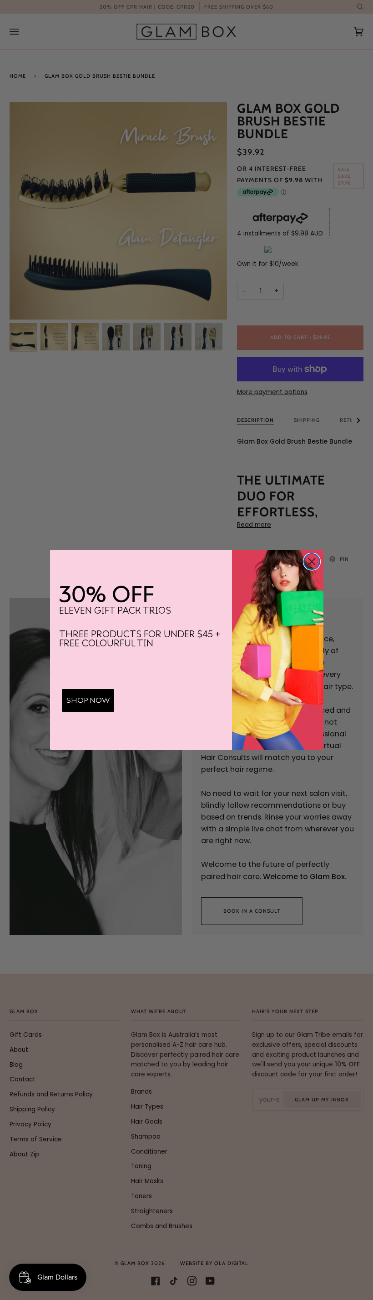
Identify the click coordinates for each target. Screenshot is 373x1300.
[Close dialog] (312, 562)
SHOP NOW (88, 700)
